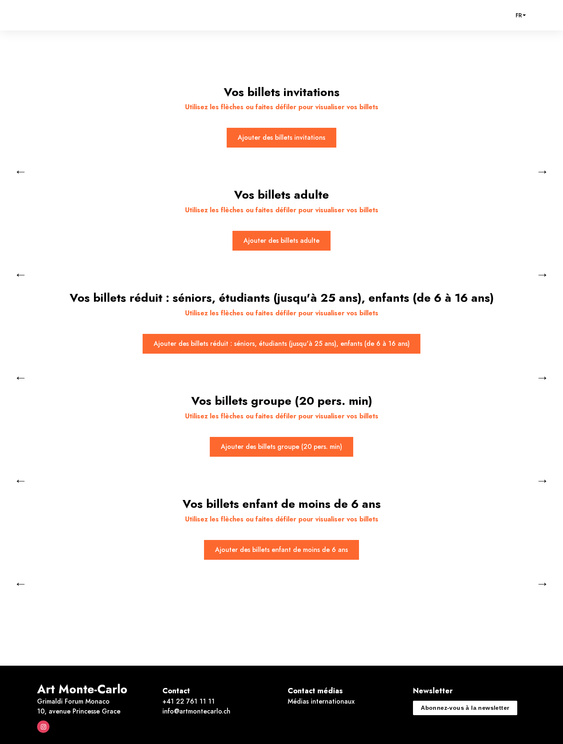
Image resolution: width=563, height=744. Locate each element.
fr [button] (519, 15)
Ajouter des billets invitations (281, 137)
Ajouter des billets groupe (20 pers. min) (281, 446)
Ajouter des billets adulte (281, 240)
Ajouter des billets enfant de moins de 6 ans (281, 549)
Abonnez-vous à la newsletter (465, 707)
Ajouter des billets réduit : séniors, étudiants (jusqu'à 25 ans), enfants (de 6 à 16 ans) (282, 343)
